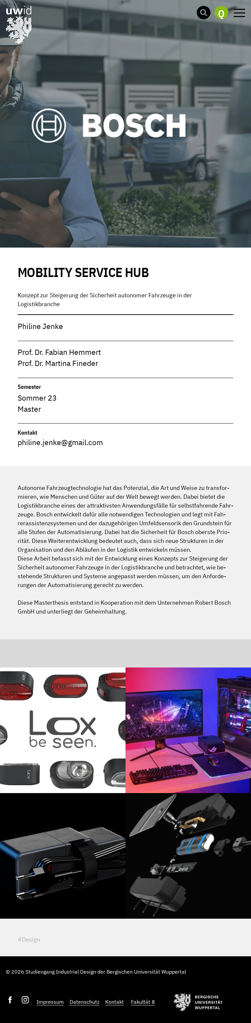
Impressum (50, 1001)
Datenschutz (84, 1001)
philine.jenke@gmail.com (60, 442)
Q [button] (221, 13)
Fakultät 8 (143, 1001)
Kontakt (114, 1001)
